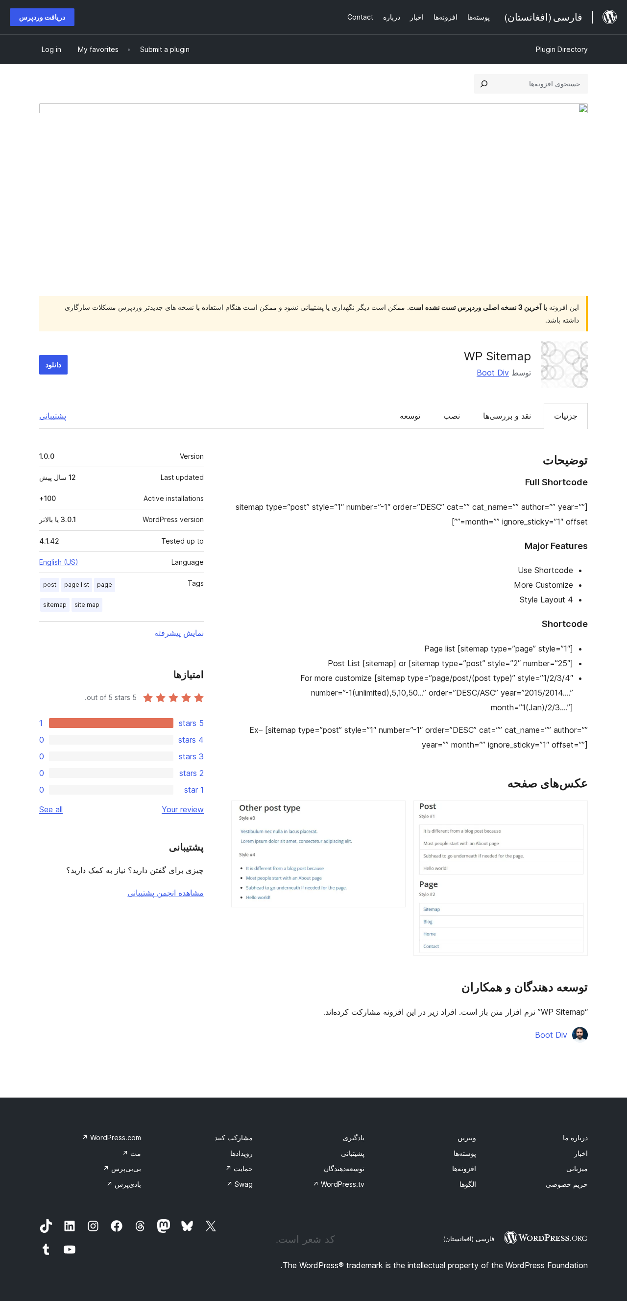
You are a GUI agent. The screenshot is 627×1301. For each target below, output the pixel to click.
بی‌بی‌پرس (122, 1168)
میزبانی (577, 1168)
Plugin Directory (562, 49)
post (49, 584)
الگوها (467, 1184)
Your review (183, 809)
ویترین (467, 1137)
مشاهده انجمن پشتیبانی (165, 893)
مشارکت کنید (234, 1137)
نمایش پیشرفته (179, 633)
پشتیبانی (52, 416)
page (104, 584)
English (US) (58, 562)
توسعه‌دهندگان (344, 1168)
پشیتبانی (352, 1153)
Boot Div (493, 372)
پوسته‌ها (465, 1153)
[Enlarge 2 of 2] (392, 814)
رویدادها (241, 1153)
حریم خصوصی (567, 1184)
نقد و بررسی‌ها (507, 416)
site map (86, 604)
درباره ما (575, 1137)
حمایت (239, 1168)
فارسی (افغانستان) (468, 1239)
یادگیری (353, 1137)
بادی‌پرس (123, 1184)
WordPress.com (111, 1137)
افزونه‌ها (464, 1168)
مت (131, 1153)
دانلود (53, 364)
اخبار (581, 1153)
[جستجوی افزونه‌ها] (484, 84)
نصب (451, 416)
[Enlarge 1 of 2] (574, 814)
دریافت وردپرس (42, 17)
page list (76, 584)
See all (51, 809)
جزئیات (566, 416)
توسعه (410, 416)
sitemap (55, 604)
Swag (239, 1184)
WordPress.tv (338, 1184)
